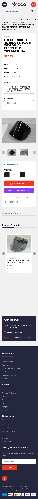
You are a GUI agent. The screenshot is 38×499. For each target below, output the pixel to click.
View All (5, 379)
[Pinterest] (17, 202)
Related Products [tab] (11, 225)
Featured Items (7, 362)
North (6, 36)
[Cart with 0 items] (33, 4)
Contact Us (6, 428)
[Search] (32, 11)
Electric (5, 372)
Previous (3, 152)
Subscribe (9, 467)
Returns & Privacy (8, 431)
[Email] (12, 202)
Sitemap (5, 438)
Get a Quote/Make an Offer (19, 190)
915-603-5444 (13, 337)
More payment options (19, 197)
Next (34, 152)
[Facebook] (6, 202)
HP (3, 403)
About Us (5, 424)
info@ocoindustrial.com (16, 332)
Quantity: (8, 170)
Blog (3, 435)
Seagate (5, 407)
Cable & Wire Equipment (11, 368)
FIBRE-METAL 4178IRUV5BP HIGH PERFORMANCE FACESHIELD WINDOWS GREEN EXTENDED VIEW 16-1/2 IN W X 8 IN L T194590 (18, 262)
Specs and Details (11, 213)
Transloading (6, 441)
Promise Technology (9, 393)
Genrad (4, 396)
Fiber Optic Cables (9, 375)
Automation (6, 365)
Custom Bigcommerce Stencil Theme (18, 489)
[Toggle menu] (4, 4)
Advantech (6, 400)
